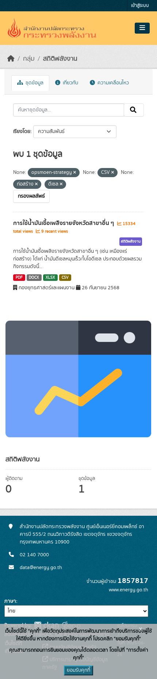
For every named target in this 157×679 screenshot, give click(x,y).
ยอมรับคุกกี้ (78, 670)
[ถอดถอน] (74, 173)
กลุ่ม (29, 59)
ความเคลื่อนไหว (112, 83)
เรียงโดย (21, 131)
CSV (65, 278)
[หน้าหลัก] (11, 59)
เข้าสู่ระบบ (140, 5)
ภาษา (10, 601)
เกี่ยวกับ (69, 83)
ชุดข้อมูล (33, 83)
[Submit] (134, 110)
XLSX (50, 278)
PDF (19, 278)
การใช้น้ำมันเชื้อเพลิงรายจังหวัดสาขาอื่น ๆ (64, 223)
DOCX (34, 278)
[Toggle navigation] (142, 28)
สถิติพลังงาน (60, 59)
